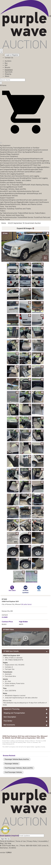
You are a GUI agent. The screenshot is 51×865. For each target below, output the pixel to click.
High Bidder (23, 622)
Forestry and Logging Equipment (12, 174)
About (7, 76)
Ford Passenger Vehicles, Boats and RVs (19, 768)
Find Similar (8, 721)
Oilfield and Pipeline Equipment (16, 167)
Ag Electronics (5, 148)
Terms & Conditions (7, 841)
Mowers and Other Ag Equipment (20, 152)
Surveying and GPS (13, 172)
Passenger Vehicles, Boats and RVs (13, 189)
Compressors (5, 200)
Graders (14, 165)
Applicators (22, 148)
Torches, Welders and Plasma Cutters (28, 204)
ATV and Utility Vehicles (14, 191)
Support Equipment (7, 198)
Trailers (2, 211)
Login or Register (12, 55)
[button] (25, 137)
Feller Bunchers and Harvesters (11, 176)
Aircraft (2, 191)
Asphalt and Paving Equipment (19, 159)
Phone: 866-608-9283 (28, 845)
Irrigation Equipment (33, 150)
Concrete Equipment (18, 163)
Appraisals (8, 72)
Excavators (7, 165)
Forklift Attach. (30, 185)
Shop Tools (15, 209)
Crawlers (34, 163)
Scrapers (32, 169)
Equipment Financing (11, 709)
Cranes (28, 163)
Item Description (10, 717)
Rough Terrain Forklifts (20, 169)
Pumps (7, 204)
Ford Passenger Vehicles (13, 772)
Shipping (8, 74)
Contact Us (9, 58)
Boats (7, 193)
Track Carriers (25, 172)
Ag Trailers (4, 213)
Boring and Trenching (36, 161)
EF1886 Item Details (11, 651)
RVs (5, 196)
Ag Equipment (5, 145)
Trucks (7, 219)
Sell (6, 65)
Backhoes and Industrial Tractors (16, 161)
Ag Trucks (3, 217)
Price (7, 622)
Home (3, 223)
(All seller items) (26, 604)
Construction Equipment (9, 156)
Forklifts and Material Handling (11, 182)
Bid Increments (9, 725)
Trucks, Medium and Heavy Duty (12, 215)
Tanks (12, 204)
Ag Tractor (14, 148)
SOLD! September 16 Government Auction (24, 223)
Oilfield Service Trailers (31, 213)
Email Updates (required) (9, 836)
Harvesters (11, 150)
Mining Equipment (23, 165)
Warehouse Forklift (16, 187)
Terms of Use (21, 841)
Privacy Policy (32, 841)
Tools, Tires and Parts (8, 206)
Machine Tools (5, 209)
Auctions (8, 61)
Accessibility (43, 841)
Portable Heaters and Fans (32, 202)
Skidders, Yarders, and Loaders (19, 180)
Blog (1, 843)
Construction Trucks (14, 217)
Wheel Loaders (35, 172)
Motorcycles (13, 193)
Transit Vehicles (12, 196)
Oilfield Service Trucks (30, 217)
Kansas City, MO (7, 611)
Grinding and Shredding (18, 178)
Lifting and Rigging (15, 202)
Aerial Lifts (4, 159)
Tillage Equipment (12, 154)
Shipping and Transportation (14, 713)
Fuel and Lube (30, 200)
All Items (3, 85)
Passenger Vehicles (25, 193)
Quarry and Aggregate (36, 167)
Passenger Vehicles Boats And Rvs (17, 759)
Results (7, 67)
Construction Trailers (15, 213)
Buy (6, 63)
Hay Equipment (20, 150)
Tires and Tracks (25, 209)
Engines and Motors (17, 200)
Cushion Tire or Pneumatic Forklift (12, 185)
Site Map (8, 843)
